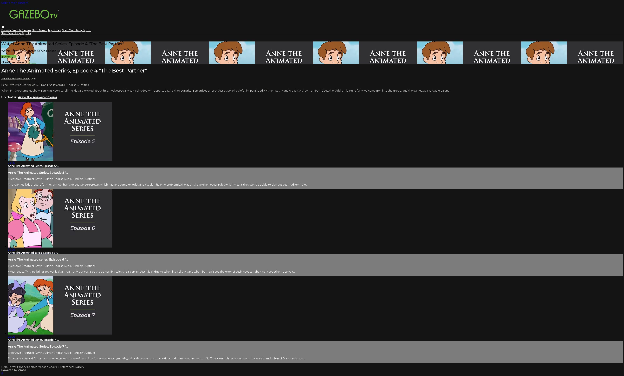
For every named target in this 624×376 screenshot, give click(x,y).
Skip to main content (14, 2)
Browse (6, 30)
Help (4, 367)
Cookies (32, 367)
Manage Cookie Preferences (56, 367)
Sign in (87, 30)
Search (16, 30)
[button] (3, 27)
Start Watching (72, 30)
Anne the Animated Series (15, 78)
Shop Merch (39, 30)
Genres (26, 30)
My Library (54, 30)
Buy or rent (8, 56)
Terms (12, 367)
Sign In (26, 33)
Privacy (22, 367)
